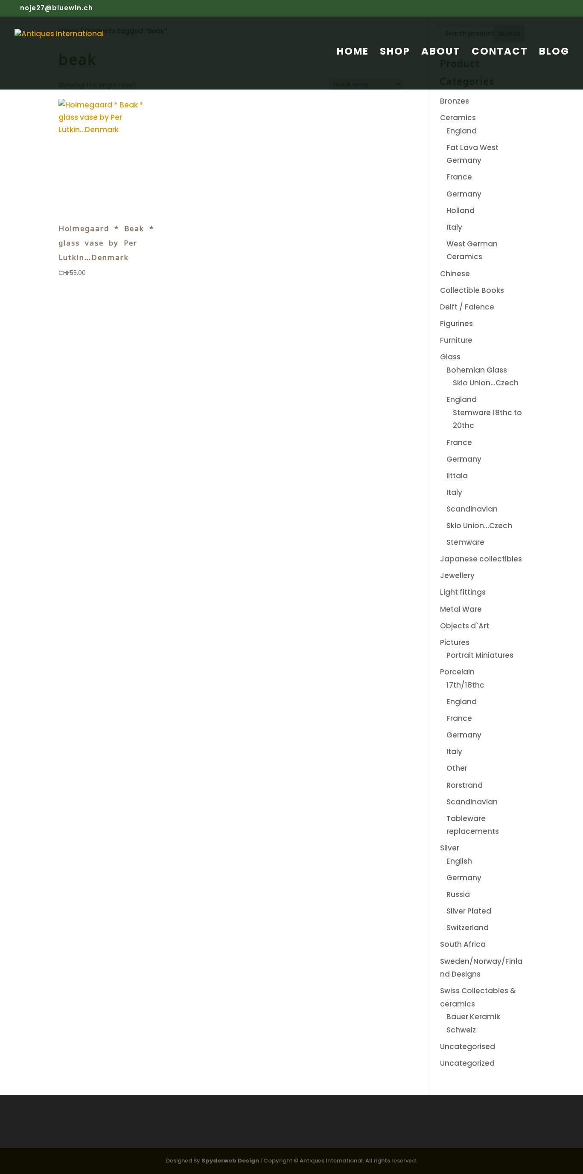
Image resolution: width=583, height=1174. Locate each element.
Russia (458, 894)
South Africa (463, 944)
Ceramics (458, 118)
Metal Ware (461, 609)
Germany (463, 194)
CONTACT (500, 53)
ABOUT (441, 53)
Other (456, 768)
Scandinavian (472, 509)
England (461, 131)
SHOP (395, 53)
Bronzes (454, 101)
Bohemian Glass (476, 370)
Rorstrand (464, 785)
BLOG (554, 53)
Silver (449, 848)
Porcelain (457, 672)
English (459, 861)
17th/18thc (465, 685)
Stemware (465, 542)
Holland (460, 210)
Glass (450, 357)
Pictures (454, 642)
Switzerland (467, 927)
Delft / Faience (467, 307)
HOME (353, 53)
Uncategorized (467, 1063)
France (459, 177)
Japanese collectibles (481, 559)
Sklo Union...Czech (486, 383)
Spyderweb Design (230, 1161)
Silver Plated (468, 911)
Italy (454, 227)
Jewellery (457, 575)
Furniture (456, 340)
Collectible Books (472, 290)
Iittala (457, 476)
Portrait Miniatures (479, 655)
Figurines (456, 323)
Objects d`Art (464, 626)
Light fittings (463, 592)
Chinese (455, 274)
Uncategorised (467, 1046)
